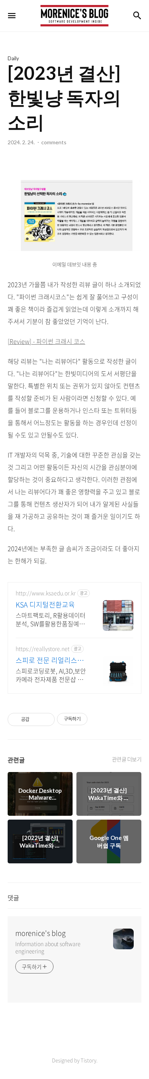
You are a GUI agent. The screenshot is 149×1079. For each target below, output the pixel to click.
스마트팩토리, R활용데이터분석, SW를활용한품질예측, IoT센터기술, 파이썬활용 (51, 619)
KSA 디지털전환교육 (45, 604)
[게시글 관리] (46, 719)
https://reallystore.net (43, 648)
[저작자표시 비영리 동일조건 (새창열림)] (97, 719)
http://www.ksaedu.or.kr (46, 593)
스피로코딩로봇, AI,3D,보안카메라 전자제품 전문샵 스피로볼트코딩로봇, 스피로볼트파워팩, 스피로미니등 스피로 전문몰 (51, 674)
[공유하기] (36, 719)
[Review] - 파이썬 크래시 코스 (46, 341)
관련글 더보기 (127, 759)
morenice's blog (40, 933)
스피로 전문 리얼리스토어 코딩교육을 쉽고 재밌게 (50, 660)
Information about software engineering (47, 947)
